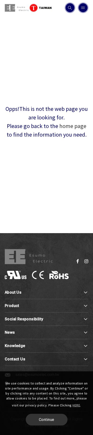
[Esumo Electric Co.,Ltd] (28, 256)
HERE (76, 405)
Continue (46, 419)
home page (72, 126)
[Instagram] (86, 261)
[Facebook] (77, 261)
